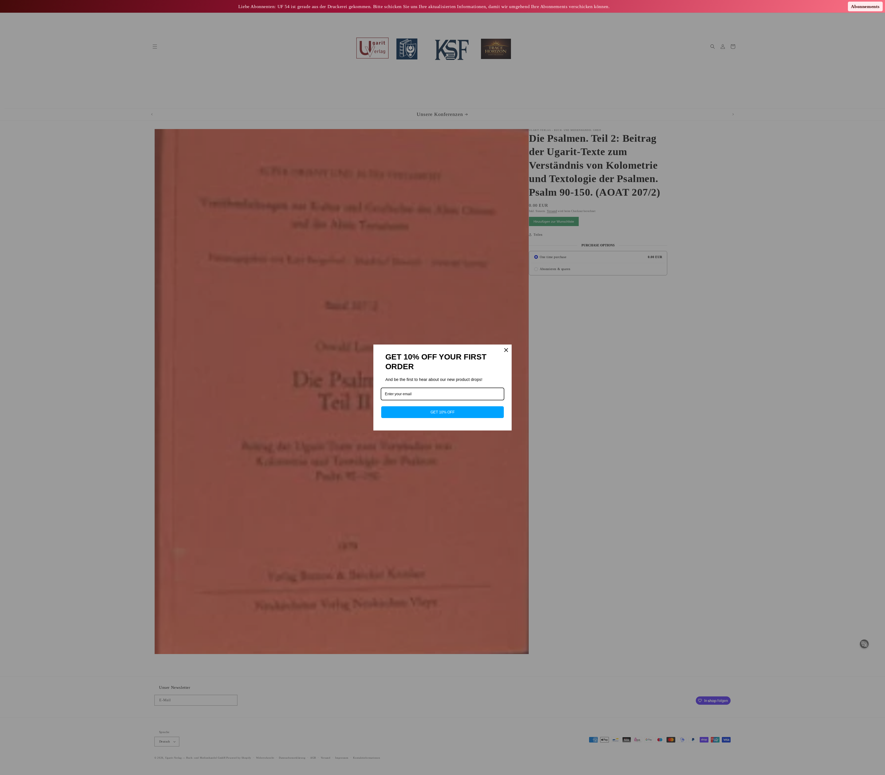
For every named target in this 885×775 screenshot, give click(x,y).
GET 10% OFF (443, 412)
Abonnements (865, 6)
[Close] (506, 350)
